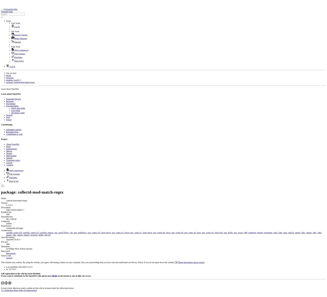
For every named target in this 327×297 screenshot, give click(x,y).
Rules (8, 147)
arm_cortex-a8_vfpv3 (162, 233)
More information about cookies (192, 262)
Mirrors (9, 151)
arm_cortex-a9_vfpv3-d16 (212, 233)
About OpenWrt (12, 144)
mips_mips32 (288, 233)
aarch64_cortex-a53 (14, 233)
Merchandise (11, 156)
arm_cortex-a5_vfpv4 (120, 233)
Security (9, 115)
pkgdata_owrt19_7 (13, 80)
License (9, 163)
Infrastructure (11, 149)
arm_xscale (238, 233)
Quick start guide (18, 108)
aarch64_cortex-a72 (31, 233)
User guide (15, 110)
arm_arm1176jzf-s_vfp (63, 233)
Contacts (9, 165)
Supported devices (13, 99)
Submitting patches (13, 130)
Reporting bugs (12, 132)
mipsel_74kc (11, 235)
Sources (9, 258)
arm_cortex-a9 (177, 233)
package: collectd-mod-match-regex (20, 82)
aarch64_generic (46, 233)
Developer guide (18, 113)
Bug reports (11, 253)
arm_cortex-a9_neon (192, 233)
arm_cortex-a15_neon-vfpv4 (99, 233)
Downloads (10, 104)
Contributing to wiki (14, 134)
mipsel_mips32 (23, 235)
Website (9, 158)
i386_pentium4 (250, 233)
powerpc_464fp (37, 235)
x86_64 (47, 235)
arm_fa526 (228, 233)
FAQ (8, 117)
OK (176, 262)
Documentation (12, 106)
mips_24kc (277, 233)
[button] (8, 21)
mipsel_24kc (300, 233)
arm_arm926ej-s (80, 233)
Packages (10, 78)
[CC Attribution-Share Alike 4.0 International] (6, 284)
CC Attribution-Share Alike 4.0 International (19, 290)
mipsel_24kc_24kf (313, 233)
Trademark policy (13, 160)
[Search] (2, 17)
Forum (8, 120)
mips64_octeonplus (264, 233)
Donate (9, 153)
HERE (55, 276)
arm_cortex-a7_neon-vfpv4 (141, 233)
